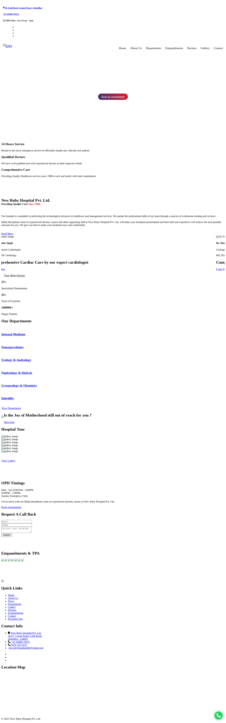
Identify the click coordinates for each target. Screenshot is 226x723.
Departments (153, 48)
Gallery (205, 48)
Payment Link (15, 619)
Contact (218, 48)
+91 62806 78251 (11, 14)
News (11, 601)
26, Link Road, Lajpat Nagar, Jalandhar (23, 8)
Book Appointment (11, 507)
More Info (9, 422)
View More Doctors (14, 275)
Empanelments (174, 48)
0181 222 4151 (19, 644)
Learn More (7, 269)
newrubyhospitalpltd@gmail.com (26, 647)
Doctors (192, 48)
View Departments (11, 408)
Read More (7, 233)
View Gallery (8, 460)
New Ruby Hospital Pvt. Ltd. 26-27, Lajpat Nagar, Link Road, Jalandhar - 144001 (25, 636)
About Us (136, 48)
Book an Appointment (113, 96)
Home (122, 48)
